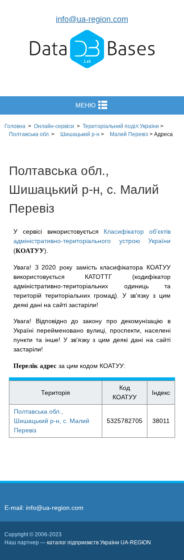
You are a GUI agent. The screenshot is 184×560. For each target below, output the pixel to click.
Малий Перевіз (129, 134)
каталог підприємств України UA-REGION (99, 542)
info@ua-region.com (92, 19)
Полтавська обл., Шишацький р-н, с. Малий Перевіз (51, 421)
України (121, 126)
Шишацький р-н (80, 134)
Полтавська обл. (29, 134)
